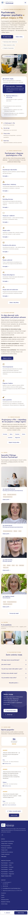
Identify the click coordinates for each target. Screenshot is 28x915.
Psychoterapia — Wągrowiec (7, 873)
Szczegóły (5, 176)
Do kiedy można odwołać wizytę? (9, 673)
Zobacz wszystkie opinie (15, 811)
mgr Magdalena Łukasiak (8, 596)
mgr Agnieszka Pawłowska (9, 489)
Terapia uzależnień (5, 854)
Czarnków (10, 437)
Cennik (2, 897)
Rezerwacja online (11, 710)
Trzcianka (5, 434)
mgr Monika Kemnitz (7, 525)
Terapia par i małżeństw (6, 847)
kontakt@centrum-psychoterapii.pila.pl (11, 888)
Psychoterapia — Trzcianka (7, 863)
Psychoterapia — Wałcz (6, 865)
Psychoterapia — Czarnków (7, 871)
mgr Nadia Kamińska (7, 560)
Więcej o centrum (7, 358)
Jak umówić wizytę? (6, 664)
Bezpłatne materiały (5, 901)
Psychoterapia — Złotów (6, 869)
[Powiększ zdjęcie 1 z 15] (11, 637)
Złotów (23, 434)
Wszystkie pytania (13, 682)
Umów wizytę (8, 36)
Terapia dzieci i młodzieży (7, 843)
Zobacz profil (6, 499)
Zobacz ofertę (19, 36)
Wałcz (11, 434)
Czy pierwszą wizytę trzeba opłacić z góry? (11, 669)
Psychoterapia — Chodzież (7, 867)
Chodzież (17, 434)
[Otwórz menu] (25, 2)
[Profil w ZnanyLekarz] (2, 835)
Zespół (2, 895)
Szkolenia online (5, 899)
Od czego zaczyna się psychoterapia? (10, 660)
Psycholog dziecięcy (5, 845)
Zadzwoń (8, 912)
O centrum (3, 893)
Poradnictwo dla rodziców (7, 852)
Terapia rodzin (4, 850)
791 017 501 (9, 714)
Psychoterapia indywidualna (7, 841)
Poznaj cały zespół (14, 613)
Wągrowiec (17, 437)
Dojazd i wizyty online (14, 442)
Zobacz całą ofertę (14, 302)
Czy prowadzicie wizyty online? (8, 677)
